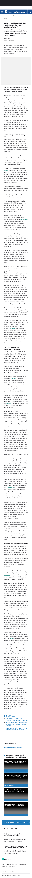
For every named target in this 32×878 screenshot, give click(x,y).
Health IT (6, 822)
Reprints (4, 875)
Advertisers (4, 869)
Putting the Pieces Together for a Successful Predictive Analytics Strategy (16, 724)
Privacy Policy (11, 866)
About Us (4, 864)
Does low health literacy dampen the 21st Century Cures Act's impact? (15, 846)
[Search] (30, 12)
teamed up (10, 487)
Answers (9, 875)
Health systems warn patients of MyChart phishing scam (14, 834)
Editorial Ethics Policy (12, 864)
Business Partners (12, 869)
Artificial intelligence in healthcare (14, 15)
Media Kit (20, 869)
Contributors (12, 871)
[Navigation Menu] (2, 12)
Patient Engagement (15, 822)
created (6, 170)
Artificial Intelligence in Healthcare (13, 747)
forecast (8, 403)
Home (3, 15)
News (5, 19)
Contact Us (4, 866)
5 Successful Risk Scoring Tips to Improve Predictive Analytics (16, 728)
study (11, 638)
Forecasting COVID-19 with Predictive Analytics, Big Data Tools (17, 719)
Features (14, 875)
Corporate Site (5, 871)
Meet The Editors (22, 864)
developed (24, 219)
